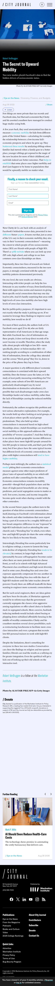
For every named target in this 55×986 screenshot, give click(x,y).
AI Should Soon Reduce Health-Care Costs (25, 835)
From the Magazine (11, 922)
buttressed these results (13, 146)
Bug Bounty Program (12, 961)
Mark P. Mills (10, 829)
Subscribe (33, 925)
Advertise (7, 948)
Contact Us (34, 935)
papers (21, 234)
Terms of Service (27, 217)
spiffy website (17, 251)
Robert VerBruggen (10, 58)
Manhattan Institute (12, 951)
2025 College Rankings (13, 936)
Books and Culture (11, 929)
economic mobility (20, 132)
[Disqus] (27, 752)
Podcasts (7, 925)
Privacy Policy (43, 215)
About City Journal (37, 914)
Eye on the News (14, 855)
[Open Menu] (49, 4)
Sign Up (28, 210)
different (7, 234)
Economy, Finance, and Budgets (35, 98)
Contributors (35, 920)
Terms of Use (9, 958)
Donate (9, 699)
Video (5, 932)
